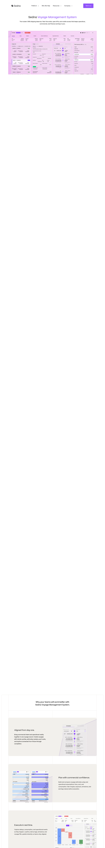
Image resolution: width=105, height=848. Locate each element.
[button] (35, 6)
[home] (16, 6)
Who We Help (46, 6)
